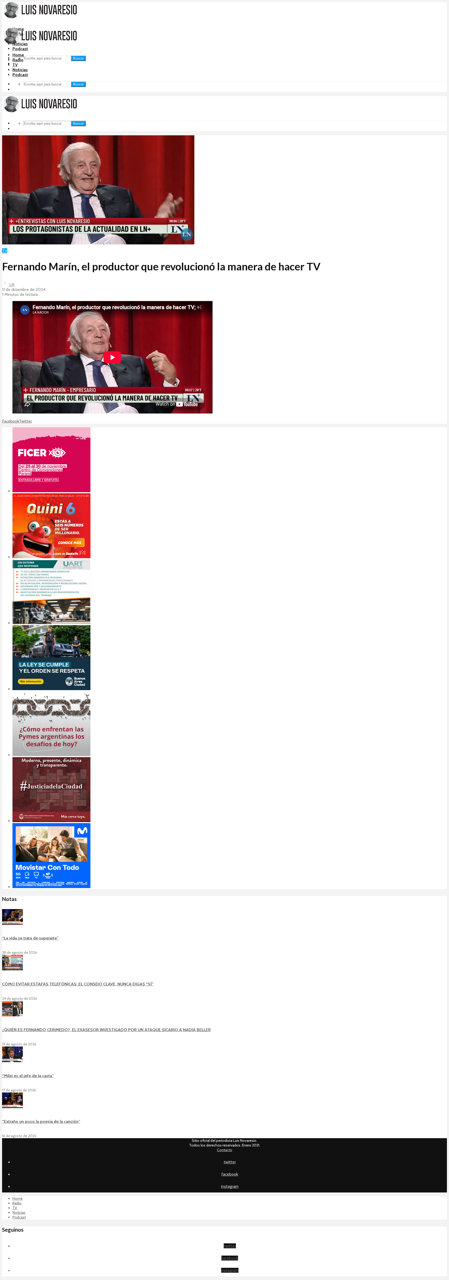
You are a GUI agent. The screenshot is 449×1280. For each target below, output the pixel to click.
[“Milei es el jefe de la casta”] (12, 1060)
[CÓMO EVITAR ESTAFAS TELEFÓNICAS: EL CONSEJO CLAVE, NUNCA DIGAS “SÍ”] (12, 969)
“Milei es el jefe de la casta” (28, 1075)
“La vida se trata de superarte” (30, 938)
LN (11, 284)
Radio (17, 59)
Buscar (78, 58)
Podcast (20, 48)
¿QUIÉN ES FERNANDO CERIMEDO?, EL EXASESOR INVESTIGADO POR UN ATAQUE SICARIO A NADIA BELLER (106, 1029)
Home (18, 54)
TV (15, 64)
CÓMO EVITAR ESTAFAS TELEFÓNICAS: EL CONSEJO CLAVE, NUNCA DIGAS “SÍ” (78, 984)
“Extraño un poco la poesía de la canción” (41, 1121)
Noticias (20, 69)
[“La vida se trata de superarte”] (12, 923)
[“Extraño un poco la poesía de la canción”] (12, 1106)
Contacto (224, 1150)
